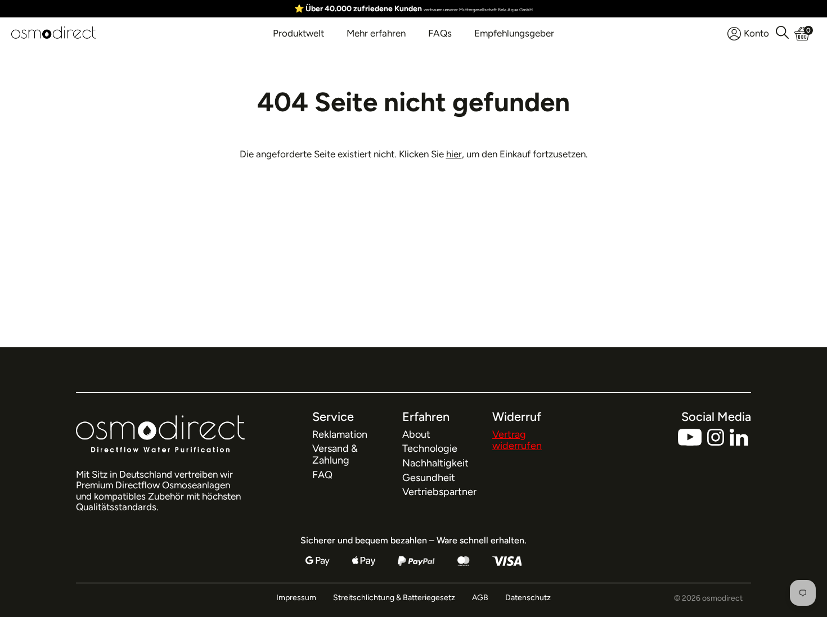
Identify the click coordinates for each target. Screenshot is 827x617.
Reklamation (339, 434)
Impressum (296, 597)
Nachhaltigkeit (435, 463)
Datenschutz (528, 597)
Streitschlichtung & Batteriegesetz (394, 597)
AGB (480, 597)
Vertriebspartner (439, 492)
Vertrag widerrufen (517, 440)
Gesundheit (428, 477)
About (416, 434)
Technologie (429, 448)
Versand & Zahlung (335, 454)
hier (454, 154)
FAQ (322, 475)
